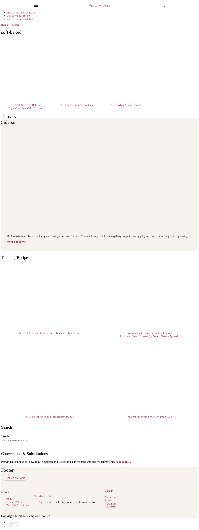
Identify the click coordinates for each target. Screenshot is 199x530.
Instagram (110, 503)
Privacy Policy (14, 502)
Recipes (15, 24)
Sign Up (43, 502)
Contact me (111, 497)
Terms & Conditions (17, 505)
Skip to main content (18, 15)
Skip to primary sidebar (19, 19)
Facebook (110, 500)
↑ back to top (14, 477)
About (9, 498)
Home (4, 24)
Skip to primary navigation (21, 12)
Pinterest (110, 506)
